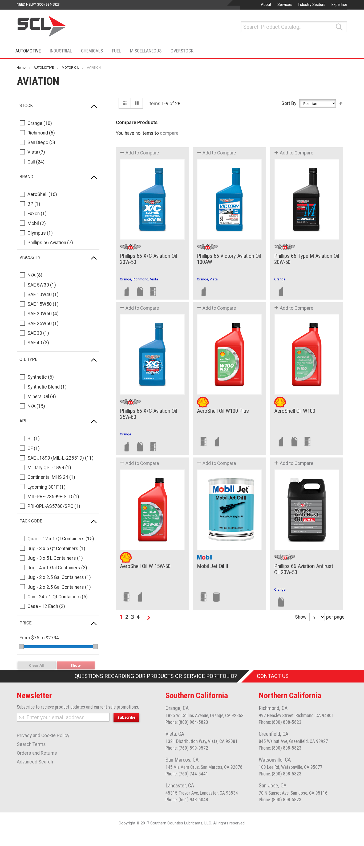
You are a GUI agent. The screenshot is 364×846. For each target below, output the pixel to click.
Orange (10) (39, 123)
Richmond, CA (273, 708)
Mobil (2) (36, 223)
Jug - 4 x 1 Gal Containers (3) (57, 567)
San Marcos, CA (182, 760)
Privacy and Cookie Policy (43, 735)
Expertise (339, 4)
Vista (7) (36, 152)
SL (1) (33, 438)
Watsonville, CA (275, 760)
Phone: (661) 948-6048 (186, 799)
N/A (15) (36, 406)
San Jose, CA (272, 785)
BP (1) (33, 204)
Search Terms (31, 744)
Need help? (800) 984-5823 (38, 4)
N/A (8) (34, 275)
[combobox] (294, 27)
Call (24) (36, 162)
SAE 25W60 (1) (43, 323)
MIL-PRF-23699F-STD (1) (53, 496)
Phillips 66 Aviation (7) (50, 242)
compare (169, 133)
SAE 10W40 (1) (43, 294)
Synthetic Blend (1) (47, 387)
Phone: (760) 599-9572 (186, 748)
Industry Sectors (311, 4)
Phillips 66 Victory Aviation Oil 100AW (229, 259)
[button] (139, 153)
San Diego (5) (41, 142)
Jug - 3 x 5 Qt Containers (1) (56, 548)
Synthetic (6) (40, 377)
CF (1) (33, 448)
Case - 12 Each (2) (46, 606)
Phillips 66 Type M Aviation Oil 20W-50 (306, 259)
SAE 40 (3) (38, 342)
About (266, 4)
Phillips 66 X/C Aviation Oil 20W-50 (148, 259)
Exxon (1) (37, 213)
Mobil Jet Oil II (212, 566)
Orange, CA (177, 708)
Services (284, 4)
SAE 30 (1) (38, 333)
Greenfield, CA (273, 734)
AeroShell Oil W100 (294, 411)
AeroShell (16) (42, 194)
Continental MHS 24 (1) (51, 477)
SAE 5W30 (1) (41, 285)
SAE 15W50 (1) (43, 304)
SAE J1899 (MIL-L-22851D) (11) (60, 458)
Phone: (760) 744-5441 (186, 773)
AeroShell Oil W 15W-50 (145, 566)
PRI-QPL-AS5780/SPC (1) (53, 506)
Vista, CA (174, 734)
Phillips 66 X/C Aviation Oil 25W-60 (148, 414)
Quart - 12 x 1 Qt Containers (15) (60, 538)
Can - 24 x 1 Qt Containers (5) (57, 596)
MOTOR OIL (70, 68)
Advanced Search (35, 762)
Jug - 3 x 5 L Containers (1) (55, 558)
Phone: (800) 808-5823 (280, 722)
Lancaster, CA (179, 785)
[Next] (148, 618)
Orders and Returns (37, 753)
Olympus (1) (40, 233)
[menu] (106, 51)
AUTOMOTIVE (44, 68)
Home (21, 68)
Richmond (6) (41, 133)
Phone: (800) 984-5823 (186, 722)
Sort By (288, 103)
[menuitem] (29, 51)
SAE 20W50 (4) (43, 313)
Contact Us (273, 676)
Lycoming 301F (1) (46, 487)
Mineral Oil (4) (41, 396)
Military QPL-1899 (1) (49, 467)
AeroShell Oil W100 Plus (223, 411)
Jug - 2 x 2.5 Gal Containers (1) (59, 577)
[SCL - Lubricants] (42, 26)
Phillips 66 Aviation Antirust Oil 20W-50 (303, 569)
